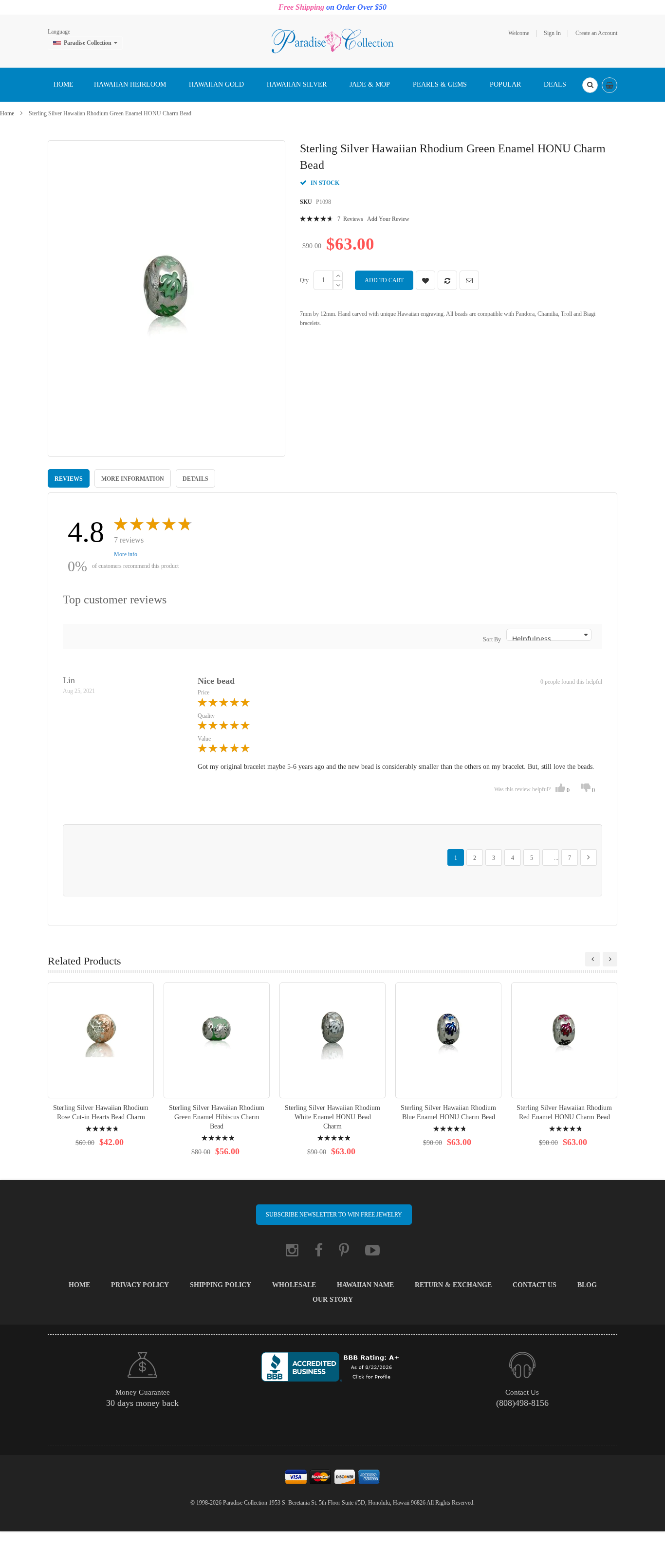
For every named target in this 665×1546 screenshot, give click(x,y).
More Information (132, 478)
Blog (587, 1285)
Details (195, 478)
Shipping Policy (220, 1285)
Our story (333, 1299)
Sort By (492, 639)
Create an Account (596, 33)
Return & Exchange (453, 1285)
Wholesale (294, 1285)
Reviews (69, 478)
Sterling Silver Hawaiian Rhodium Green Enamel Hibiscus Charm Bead (216, 1117)
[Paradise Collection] (332, 40)
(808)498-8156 (522, 1403)
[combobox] (590, 85)
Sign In (552, 33)
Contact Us (534, 1285)
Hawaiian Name (365, 1285)
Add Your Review (388, 219)
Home (7, 113)
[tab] (69, 478)
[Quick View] (101, 1040)
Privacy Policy (140, 1285)
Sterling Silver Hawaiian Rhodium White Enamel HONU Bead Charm (332, 1117)
